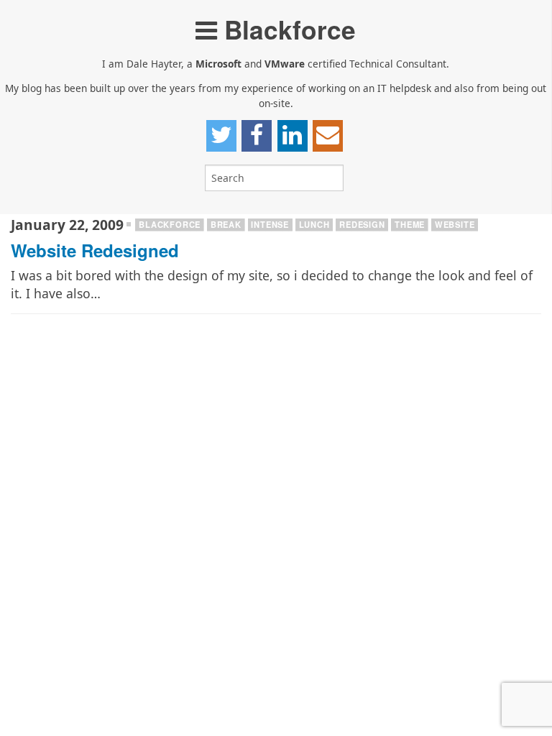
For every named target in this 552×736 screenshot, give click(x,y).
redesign (362, 224)
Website (455, 224)
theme (410, 224)
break (226, 224)
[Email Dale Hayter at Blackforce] (328, 136)
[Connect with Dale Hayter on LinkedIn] (292, 136)
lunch (314, 224)
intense (270, 224)
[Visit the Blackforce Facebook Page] (257, 136)
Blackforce (286, 29)
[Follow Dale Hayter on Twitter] (221, 136)
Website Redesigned (95, 250)
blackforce (170, 224)
